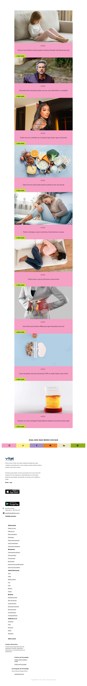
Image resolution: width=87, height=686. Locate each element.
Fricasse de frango (12, 615)
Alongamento (11, 558)
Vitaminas (10, 633)
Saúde (43, 46)
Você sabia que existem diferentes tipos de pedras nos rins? (43, 326)
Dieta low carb (12, 528)
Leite (9, 585)
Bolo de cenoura (12, 600)
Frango (10, 591)
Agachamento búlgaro (14, 552)
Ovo (9, 582)
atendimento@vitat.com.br (12, 513)
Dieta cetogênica (12, 534)
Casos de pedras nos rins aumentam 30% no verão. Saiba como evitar (43, 374)
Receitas (10, 594)
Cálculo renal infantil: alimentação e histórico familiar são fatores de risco (43, 50)
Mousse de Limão (12, 597)
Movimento (11, 549)
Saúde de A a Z (12, 618)
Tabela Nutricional (13, 570)
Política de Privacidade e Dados (21, 660)
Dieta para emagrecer (13, 540)
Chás (9, 624)
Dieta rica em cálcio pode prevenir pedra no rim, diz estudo (43, 185)
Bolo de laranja (12, 609)
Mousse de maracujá (13, 606)
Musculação (11, 561)
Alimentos (10, 621)
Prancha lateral (12, 555)
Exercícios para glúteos (14, 567)
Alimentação (12, 525)
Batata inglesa (12, 579)
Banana (10, 588)
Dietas (9, 630)
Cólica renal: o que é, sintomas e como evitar (43, 279)
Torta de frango (12, 612)
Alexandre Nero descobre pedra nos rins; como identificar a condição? (43, 90)
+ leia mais (20, 56)
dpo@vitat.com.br (19, 674)
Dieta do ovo (11, 531)
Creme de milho (12, 603)
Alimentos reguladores (14, 546)
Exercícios (10, 627)
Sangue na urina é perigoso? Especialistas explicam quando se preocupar (44, 421)
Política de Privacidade (20, 664)
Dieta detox (11, 537)
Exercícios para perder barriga (16, 564)
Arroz (9, 573)
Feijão (9, 576)
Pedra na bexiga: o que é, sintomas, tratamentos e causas (43, 232)
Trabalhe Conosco (10, 516)
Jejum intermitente (13, 543)
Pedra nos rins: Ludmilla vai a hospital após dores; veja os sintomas (43, 138)
